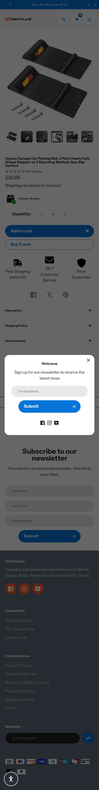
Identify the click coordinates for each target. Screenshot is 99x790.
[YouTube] (56, 422)
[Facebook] (42, 422)
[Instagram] (49, 422)
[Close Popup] (88, 360)
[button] (11, 779)
